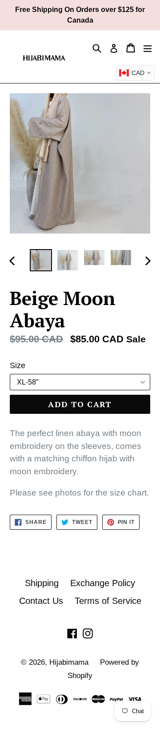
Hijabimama (68, 662)
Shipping (42, 583)
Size (17, 365)
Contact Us (41, 601)
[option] (41, 260)
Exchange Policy (102, 583)
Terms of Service (108, 601)
